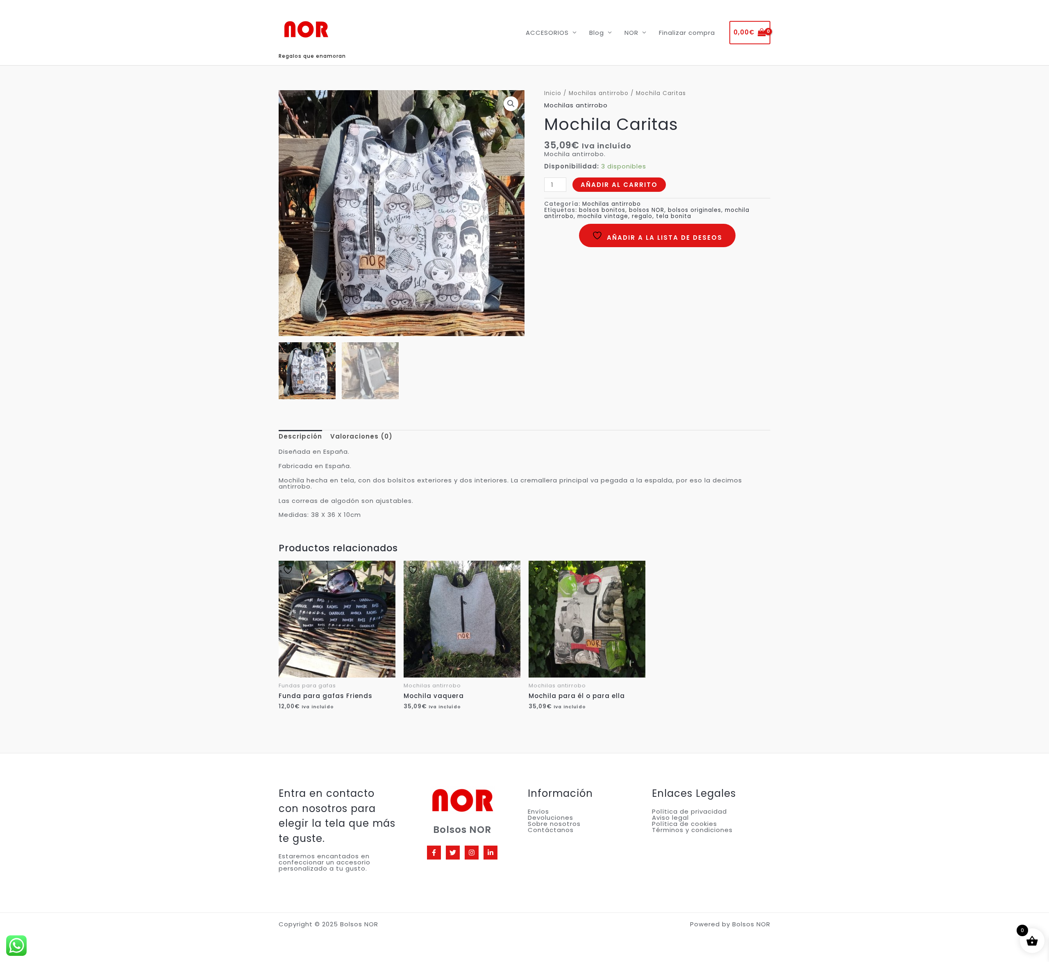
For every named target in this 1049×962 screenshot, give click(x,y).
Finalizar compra (687, 32)
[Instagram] (472, 853)
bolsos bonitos (602, 210)
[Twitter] (453, 853)
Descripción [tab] (300, 436)
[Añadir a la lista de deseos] (295, 570)
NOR (631, 32)
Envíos (538, 811)
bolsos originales (694, 210)
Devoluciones (550, 817)
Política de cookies (684, 823)
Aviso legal (670, 817)
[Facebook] (434, 853)
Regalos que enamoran (312, 55)
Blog (596, 32)
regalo (642, 216)
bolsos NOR (646, 210)
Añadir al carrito (619, 184)
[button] (511, 103)
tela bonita (673, 216)
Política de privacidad (689, 811)
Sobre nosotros (554, 823)
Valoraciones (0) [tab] (361, 436)
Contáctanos (551, 830)
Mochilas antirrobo (599, 93)
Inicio (552, 93)
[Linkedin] (490, 853)
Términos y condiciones (692, 830)
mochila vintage (602, 216)
